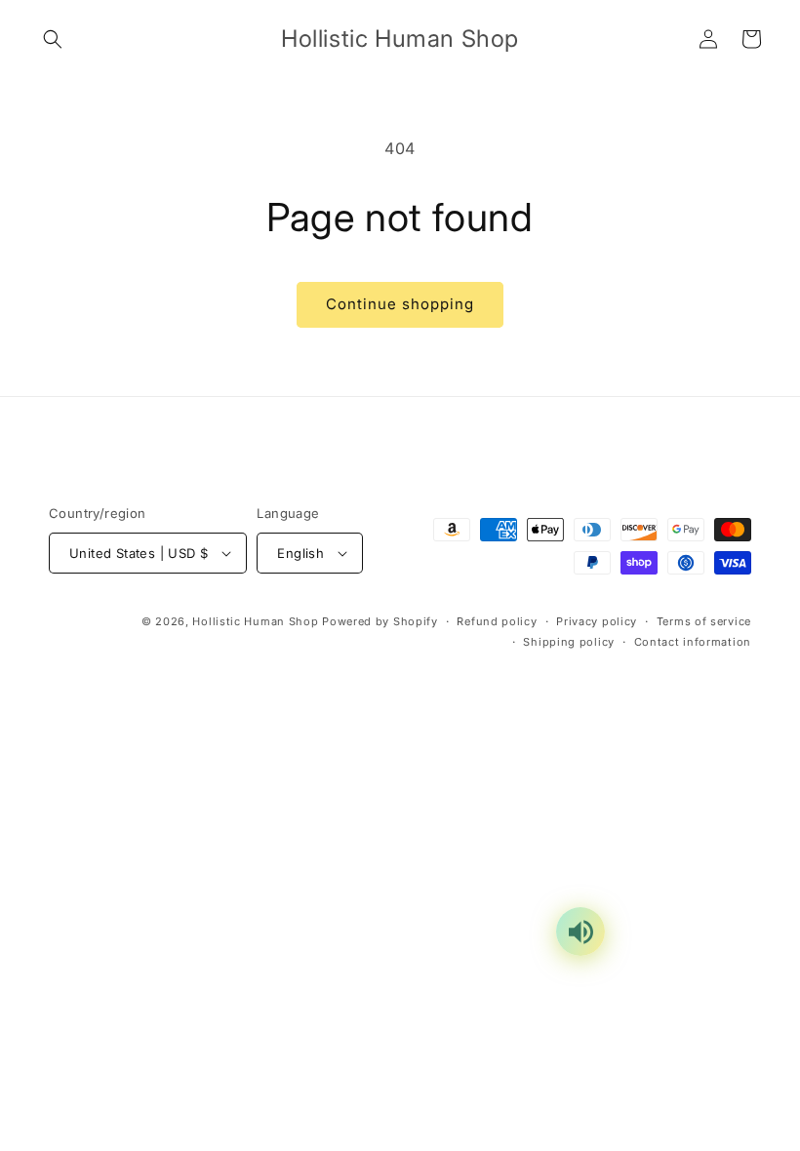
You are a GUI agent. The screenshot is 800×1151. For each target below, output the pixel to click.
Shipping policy (569, 642)
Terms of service (704, 621)
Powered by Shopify (380, 621)
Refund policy (497, 621)
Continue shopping (400, 304)
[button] (52, 39)
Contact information (692, 642)
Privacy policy (596, 621)
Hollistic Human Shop (255, 621)
